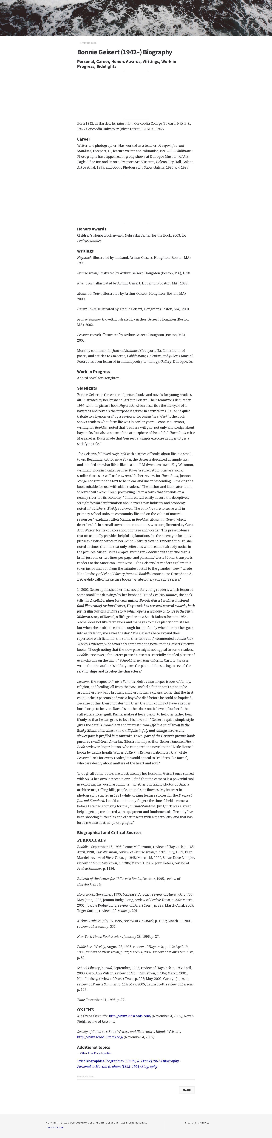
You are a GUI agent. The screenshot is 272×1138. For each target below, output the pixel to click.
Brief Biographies (90, 1061)
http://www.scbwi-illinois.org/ (100, 1037)
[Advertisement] (136, 95)
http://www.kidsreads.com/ (130, 1016)
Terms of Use (55, 1127)
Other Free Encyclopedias (95, 1053)
